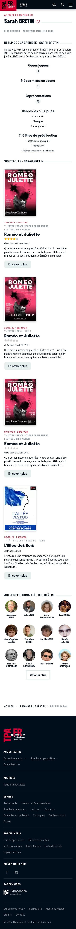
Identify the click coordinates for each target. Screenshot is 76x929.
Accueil (9, 706)
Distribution (12, 31)
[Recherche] (54, 4)
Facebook (7, 871)
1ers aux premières (14, 840)
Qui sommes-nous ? (14, 909)
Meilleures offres (13, 846)
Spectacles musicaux (15, 809)
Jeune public (38, 116)
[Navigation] (70, 4)
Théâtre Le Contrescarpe (37, 141)
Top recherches (12, 852)
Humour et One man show (36, 803)
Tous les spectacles (14, 785)
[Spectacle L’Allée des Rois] (20, 508)
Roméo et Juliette (22, 234)
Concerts (50, 809)
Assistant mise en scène (38, 31)
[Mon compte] (62, 4)
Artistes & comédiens (18, 15)
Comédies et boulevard (16, 815)
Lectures (36, 809)
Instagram (16, 871)
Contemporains (37, 126)
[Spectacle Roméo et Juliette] (20, 192)
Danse (7, 821)
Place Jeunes (33, 846)
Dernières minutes (38, 840)
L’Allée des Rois (19, 545)
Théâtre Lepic (37, 145)
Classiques (38, 121)
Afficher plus (38, 675)
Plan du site (35, 909)
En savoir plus (17, 264)
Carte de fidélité (53, 846)
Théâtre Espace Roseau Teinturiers (37, 150)
